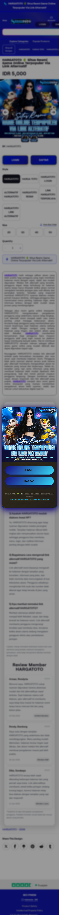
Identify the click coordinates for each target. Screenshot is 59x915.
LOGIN (29, 470)
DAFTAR (29, 481)
